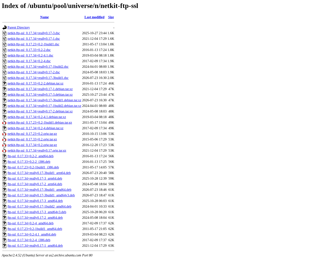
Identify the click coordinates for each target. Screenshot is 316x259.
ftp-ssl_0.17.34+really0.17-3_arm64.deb (35, 178)
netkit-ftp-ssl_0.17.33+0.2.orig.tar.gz (32, 139)
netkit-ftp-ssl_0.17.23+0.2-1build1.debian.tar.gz (40, 122)
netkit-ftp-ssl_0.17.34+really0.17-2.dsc (34, 72)
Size (111, 17)
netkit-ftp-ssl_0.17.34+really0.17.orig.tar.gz (37, 150)
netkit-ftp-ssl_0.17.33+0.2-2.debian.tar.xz (35, 83)
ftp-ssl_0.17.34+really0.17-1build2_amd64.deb (39, 206)
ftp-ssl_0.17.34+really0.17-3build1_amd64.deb (39, 189)
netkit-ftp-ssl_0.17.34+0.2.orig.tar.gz (32, 145)
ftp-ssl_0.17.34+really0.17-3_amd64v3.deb (37, 212)
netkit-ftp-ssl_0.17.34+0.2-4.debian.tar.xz (35, 128)
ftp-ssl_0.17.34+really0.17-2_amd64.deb (35, 217)
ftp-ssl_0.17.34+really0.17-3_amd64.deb (35, 201)
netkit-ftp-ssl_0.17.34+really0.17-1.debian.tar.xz (40, 89)
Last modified (94, 17)
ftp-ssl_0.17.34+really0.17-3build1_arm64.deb (39, 173)
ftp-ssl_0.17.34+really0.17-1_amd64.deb (35, 245)
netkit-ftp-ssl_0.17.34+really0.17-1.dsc (34, 38)
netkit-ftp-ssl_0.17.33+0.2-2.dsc (29, 50)
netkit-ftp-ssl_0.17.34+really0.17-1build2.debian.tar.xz (44, 106)
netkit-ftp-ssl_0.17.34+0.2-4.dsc (29, 61)
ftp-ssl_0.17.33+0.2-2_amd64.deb (31, 156)
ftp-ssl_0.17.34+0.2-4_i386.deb (29, 240)
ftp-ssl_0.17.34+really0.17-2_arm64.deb (35, 184)
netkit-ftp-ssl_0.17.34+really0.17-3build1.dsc (38, 78)
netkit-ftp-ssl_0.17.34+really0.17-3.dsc (34, 33)
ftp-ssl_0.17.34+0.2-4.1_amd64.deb (32, 234)
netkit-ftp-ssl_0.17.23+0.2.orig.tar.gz (32, 134)
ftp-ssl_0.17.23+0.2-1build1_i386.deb (33, 167)
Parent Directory (19, 27)
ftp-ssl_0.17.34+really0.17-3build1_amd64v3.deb (41, 195)
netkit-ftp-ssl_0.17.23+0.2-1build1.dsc (33, 44)
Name (44, 17)
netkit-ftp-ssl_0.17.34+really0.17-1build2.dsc (38, 66)
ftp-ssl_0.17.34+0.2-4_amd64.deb (31, 223)
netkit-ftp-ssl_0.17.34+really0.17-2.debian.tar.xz (40, 111)
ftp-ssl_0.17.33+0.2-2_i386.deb (29, 161)
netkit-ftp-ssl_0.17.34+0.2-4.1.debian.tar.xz (37, 117)
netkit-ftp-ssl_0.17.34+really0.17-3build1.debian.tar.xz (44, 100)
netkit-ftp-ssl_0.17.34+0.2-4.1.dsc (30, 55)
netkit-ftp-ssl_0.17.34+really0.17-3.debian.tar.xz (40, 94)
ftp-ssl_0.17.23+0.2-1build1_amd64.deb (35, 229)
